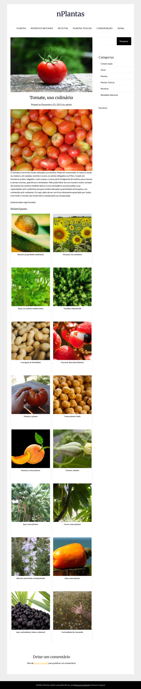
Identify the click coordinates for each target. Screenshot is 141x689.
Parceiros (103, 108)
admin (68, 104)
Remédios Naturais (42, 28)
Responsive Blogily (82, 685)
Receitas (63, 28)
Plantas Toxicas (82, 28)
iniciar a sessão (41, 663)
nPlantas (71, 14)
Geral (120, 28)
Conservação (105, 28)
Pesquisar (124, 41)
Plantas (21, 28)
